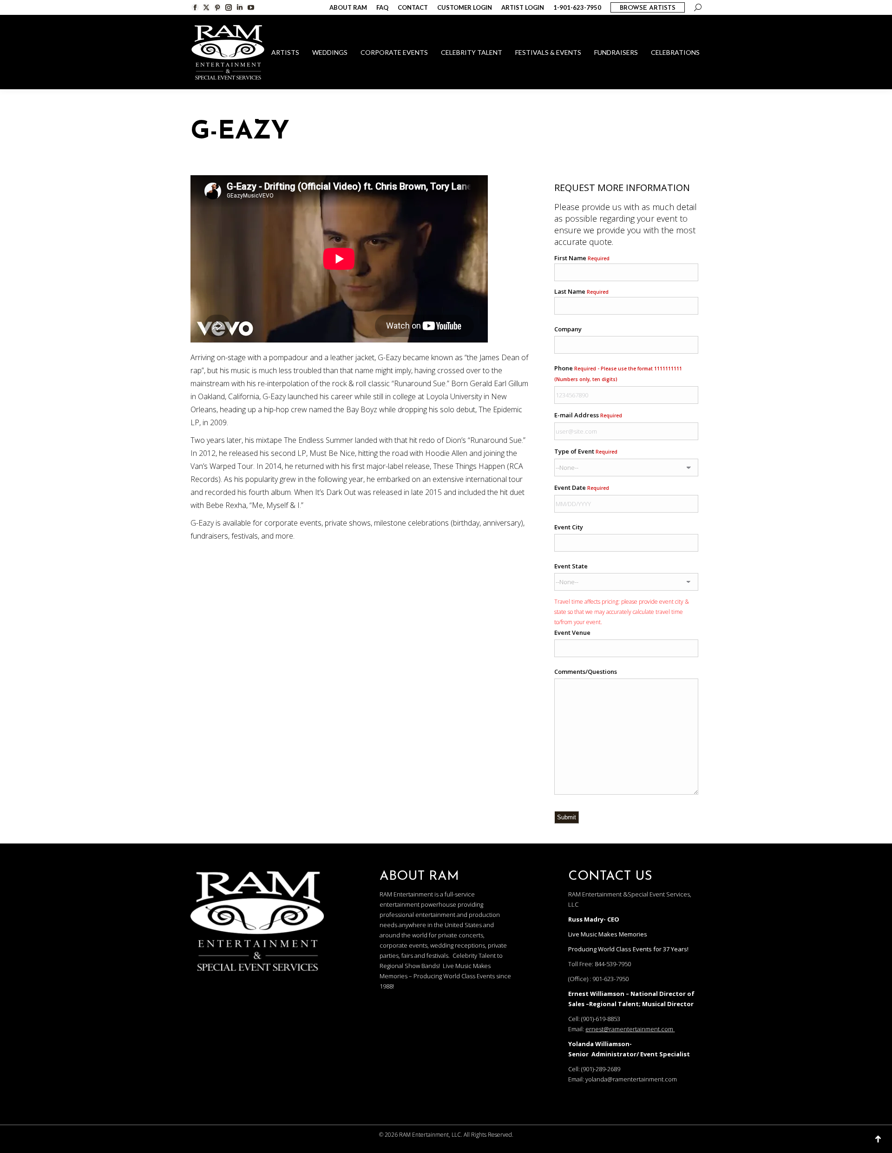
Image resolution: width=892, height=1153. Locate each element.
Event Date (581, 487)
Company (568, 329)
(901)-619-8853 (600, 1019)
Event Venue (572, 632)
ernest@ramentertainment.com (629, 1029)
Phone (618, 373)
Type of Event (585, 451)
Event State (571, 566)
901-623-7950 (610, 979)
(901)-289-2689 (600, 1069)
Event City (568, 527)
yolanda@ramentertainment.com (631, 1079)
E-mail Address (588, 415)
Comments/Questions (585, 671)
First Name (582, 258)
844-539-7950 (613, 964)
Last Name (581, 291)
